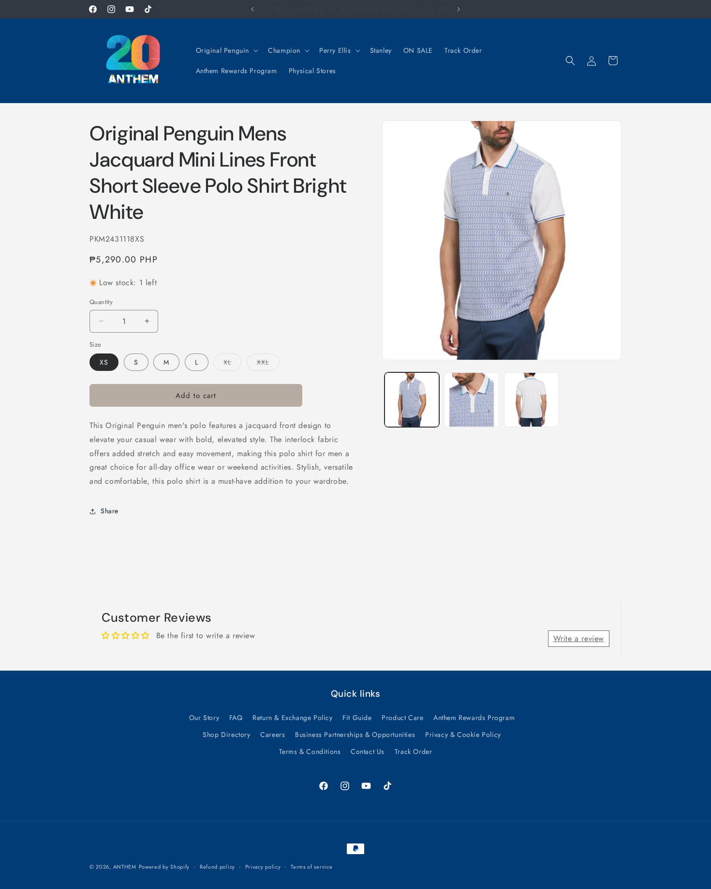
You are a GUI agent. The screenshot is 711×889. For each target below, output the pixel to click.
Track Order (413, 751)
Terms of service (311, 866)
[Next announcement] (458, 9)
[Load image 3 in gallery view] (531, 399)
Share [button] (109, 511)
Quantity (101, 302)
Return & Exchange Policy (292, 717)
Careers (272, 734)
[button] (226, 50)
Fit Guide (356, 717)
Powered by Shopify (164, 867)
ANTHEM (124, 867)
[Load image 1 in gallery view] (412, 399)
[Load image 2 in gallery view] (471, 399)
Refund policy (217, 866)
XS (104, 362)
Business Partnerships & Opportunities (355, 734)
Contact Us (368, 751)
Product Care (402, 717)
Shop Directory (226, 734)
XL (232, 364)
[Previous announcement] (252, 9)
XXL (268, 364)
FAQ (236, 717)
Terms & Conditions (310, 751)
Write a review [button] (578, 638)
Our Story (204, 717)
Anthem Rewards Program (474, 717)
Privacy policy (263, 866)
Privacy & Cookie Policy (463, 734)
